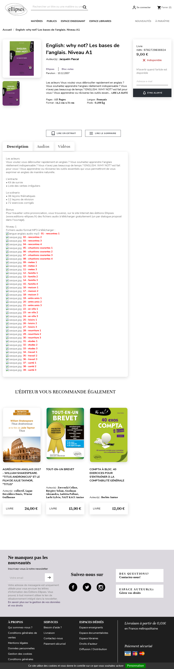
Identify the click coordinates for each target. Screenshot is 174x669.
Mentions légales (18, 643)
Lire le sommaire (105, 133)
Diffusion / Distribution (93, 649)
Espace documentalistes (93, 633)
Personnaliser (135, 665)
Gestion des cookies (20, 654)
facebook (73, 587)
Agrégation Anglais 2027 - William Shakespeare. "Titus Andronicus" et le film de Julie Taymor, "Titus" (22, 476)
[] (85, 7)
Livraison (49, 633)
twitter (87, 587)
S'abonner (49, 577)
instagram (101, 587)
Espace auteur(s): (136, 591)
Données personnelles (21, 648)
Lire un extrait (66, 133)
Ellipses (50, 69)
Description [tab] (17, 146)
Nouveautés (143, 21)
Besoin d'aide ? (53, 627)
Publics (52, 21)
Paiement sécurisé (55, 644)
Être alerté (152, 93)
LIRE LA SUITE (119, 93)
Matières (37, 21)
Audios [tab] (43, 146)
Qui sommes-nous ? (20, 627)
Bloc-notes (68, 69)
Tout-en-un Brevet (60, 469)
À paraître (162, 21)
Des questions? (134, 575)
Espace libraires (100, 21)
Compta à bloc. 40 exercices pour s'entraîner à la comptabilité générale (107, 474)
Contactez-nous (53, 638)
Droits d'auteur (88, 644)
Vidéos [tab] (64, 146)
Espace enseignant (73, 21)
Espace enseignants (91, 627)
